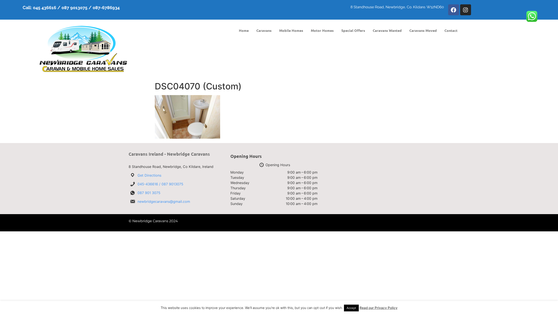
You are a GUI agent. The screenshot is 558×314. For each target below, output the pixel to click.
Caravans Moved (423, 30)
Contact (451, 30)
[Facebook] (453, 9)
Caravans (264, 30)
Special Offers (353, 30)
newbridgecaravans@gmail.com (164, 201)
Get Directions (149, 175)
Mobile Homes (291, 30)
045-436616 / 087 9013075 (160, 184)
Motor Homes (322, 30)
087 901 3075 (149, 193)
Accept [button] (351, 308)
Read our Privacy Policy (379, 308)
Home (244, 30)
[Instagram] (465, 9)
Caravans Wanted (387, 30)
